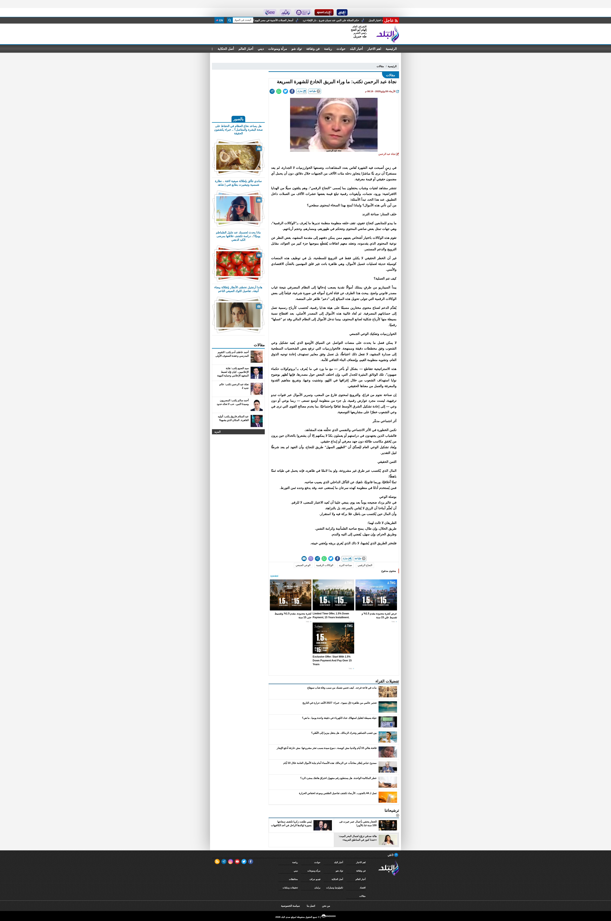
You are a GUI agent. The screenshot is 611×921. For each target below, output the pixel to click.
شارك (300, 91)
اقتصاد (363, 887)
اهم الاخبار (374, 48)
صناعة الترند (345, 565)
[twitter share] (285, 91)
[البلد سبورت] (324, 12)
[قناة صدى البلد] (342, 12)
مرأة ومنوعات (277, 48)
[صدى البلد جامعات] (302, 12)
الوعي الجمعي (303, 565)
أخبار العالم (246, 48)
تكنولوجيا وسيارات (334, 887)
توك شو (296, 48)
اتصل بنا (311, 905)
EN (221, 20)
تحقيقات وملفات (290, 887)
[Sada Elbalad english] (269, 12)
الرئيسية (391, 48)
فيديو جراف (314, 879)
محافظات (293, 879)
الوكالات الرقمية (324, 565)
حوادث (341, 48)
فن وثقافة (313, 48)
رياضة (328, 48)
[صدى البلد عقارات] (285, 12)
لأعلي (391, 855)
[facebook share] (292, 91)
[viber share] (310, 558)
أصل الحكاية (226, 48)
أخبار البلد (356, 48)
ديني (261, 48)
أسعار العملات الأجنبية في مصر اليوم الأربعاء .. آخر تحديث (364, 20)
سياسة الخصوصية (290, 905)
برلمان (317, 887)
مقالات (380, 66)
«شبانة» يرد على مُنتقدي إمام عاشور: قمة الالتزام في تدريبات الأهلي (289, 20)
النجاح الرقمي (365, 565)
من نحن (326, 905)
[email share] (272, 91)
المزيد (217, 431)
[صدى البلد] (387, 34)
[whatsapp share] (278, 91)
